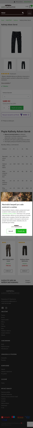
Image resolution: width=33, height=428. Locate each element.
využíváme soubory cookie (9, 213)
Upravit (11, 231)
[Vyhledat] (22, 12)
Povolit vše (21, 231)
